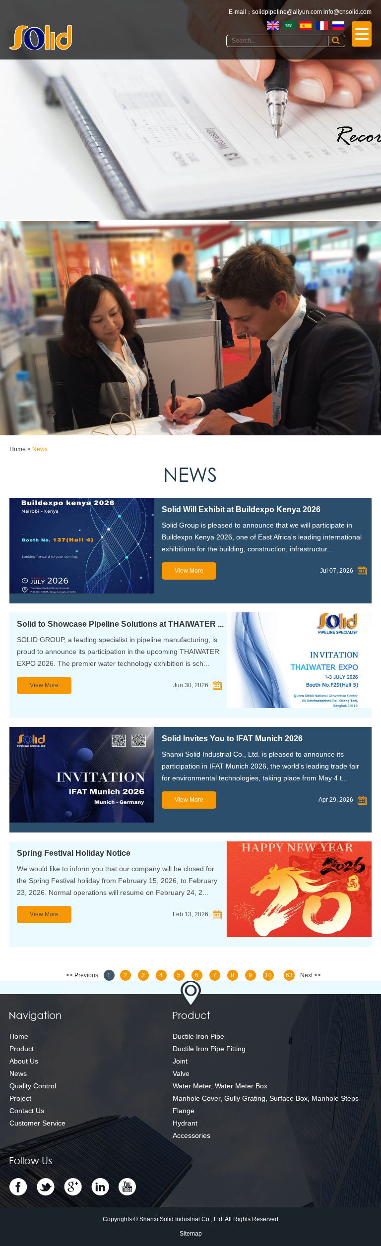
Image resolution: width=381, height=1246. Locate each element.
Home (17, 449)
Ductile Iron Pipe (198, 1036)
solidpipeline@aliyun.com (287, 11)
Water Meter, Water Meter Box (220, 1086)
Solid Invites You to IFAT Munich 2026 (232, 738)
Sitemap (191, 1233)
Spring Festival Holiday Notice (73, 853)
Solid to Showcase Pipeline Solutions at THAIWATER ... (120, 624)
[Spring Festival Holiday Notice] (299, 889)
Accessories (191, 1135)
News (40, 449)
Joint (180, 1061)
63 (289, 975)
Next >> (310, 975)
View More (189, 570)
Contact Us (26, 1111)
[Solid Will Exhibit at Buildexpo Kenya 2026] (81, 545)
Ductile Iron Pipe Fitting (209, 1049)
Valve (181, 1073)
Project (20, 1098)
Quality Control (32, 1086)
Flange (183, 1111)
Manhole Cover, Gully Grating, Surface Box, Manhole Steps (266, 1098)
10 (268, 975)
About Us (23, 1061)
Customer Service (37, 1123)
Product (21, 1049)
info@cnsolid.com (347, 11)
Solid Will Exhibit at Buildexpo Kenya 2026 (241, 509)
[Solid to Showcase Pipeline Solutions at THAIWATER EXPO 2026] (299, 660)
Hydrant (185, 1123)
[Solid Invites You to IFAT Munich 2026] (81, 775)
